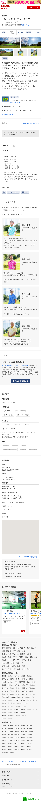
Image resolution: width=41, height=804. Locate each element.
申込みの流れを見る (30, 123)
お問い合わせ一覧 (14, 793)
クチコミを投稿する (20, 381)
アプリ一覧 (5, 793)
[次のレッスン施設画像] (38, 612)
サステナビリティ (26, 793)
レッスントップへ (33, 7)
